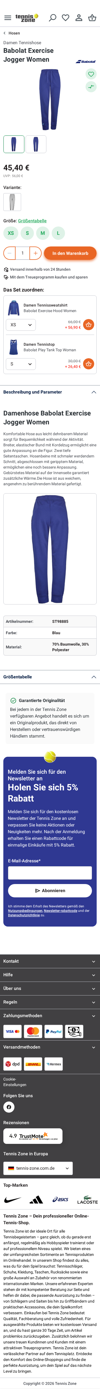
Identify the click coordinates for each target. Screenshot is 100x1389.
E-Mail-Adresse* (24, 860)
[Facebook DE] (8, 1107)
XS (11, 233)
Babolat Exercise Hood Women (50, 310)
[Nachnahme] (74, 1031)
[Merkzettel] (65, 18)
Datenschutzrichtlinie (24, 915)
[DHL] (33, 1064)
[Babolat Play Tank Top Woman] (13, 347)
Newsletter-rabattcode (60, 911)
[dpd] (12, 1064)
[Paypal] (53, 1031)
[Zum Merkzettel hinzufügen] (91, 73)
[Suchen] (52, 17)
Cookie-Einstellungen (8, 1082)
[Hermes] (53, 1064)
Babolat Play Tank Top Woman (50, 350)
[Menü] (7, 17)
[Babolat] (85, 61)
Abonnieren (53, 890)
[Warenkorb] (92, 18)
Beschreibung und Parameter (32, 392)
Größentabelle (17, 676)
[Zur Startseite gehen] (27, 18)
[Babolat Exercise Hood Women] (13, 307)
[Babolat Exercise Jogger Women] (12, 202)
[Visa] (12, 1031)
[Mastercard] (33, 1031)
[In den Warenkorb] (88, 324)
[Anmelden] (78, 17)
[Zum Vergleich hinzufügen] (91, 86)
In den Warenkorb (70, 253)
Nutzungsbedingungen (25, 911)
